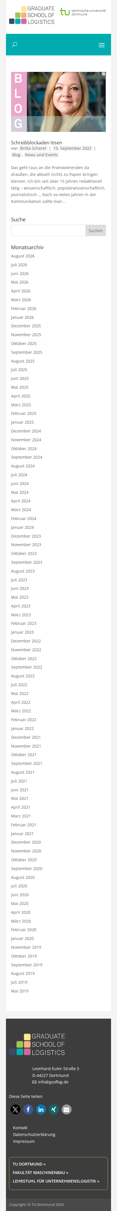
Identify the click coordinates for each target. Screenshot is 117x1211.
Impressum (24, 1141)
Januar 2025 (22, 422)
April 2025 (20, 396)
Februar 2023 (23, 623)
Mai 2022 (19, 693)
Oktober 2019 (24, 956)
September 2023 (26, 562)
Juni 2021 (20, 789)
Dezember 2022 (26, 641)
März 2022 (21, 710)
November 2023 (26, 544)
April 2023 (20, 606)
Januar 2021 (22, 833)
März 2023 (21, 614)
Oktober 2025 (24, 343)
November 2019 (26, 947)
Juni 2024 (20, 483)
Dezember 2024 (26, 431)
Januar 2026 (22, 317)
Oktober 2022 (24, 658)
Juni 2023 (20, 588)
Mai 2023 (19, 597)
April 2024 (20, 500)
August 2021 (23, 772)
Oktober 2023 (24, 553)
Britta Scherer (33, 148)
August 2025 (23, 361)
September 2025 (26, 352)
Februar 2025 (23, 413)
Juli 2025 (19, 369)
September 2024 (26, 457)
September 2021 (26, 763)
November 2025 (26, 334)
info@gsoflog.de (53, 1082)
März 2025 (21, 404)
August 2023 (23, 571)
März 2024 (21, 509)
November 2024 (26, 439)
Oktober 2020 (24, 859)
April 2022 (20, 702)
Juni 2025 (20, 378)
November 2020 (26, 851)
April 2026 (20, 291)
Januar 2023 (22, 632)
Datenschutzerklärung (34, 1134)
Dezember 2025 (26, 325)
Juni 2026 (20, 273)
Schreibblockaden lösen (36, 143)
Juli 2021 (19, 781)
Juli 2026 (19, 264)
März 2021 (21, 816)
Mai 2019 (19, 991)
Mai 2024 (19, 492)
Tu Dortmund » (29, 1164)
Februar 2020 (23, 929)
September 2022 (26, 667)
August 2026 (23, 256)
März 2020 (21, 921)
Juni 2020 (20, 894)
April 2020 (20, 912)
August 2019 (23, 973)
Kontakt (20, 1127)
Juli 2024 (19, 474)
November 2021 (26, 746)
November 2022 (26, 649)
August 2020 (23, 877)
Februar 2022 (23, 719)
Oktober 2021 (24, 754)
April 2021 (20, 807)
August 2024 (23, 466)
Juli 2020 (19, 886)
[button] (15, 1109)
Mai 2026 (19, 282)
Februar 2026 (23, 308)
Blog (16, 154)
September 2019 (26, 964)
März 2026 (21, 299)
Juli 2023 (19, 579)
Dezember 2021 (26, 737)
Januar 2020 (22, 938)
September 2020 (26, 868)
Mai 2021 (19, 798)
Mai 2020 (19, 903)
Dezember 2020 (26, 842)
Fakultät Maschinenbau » (40, 1172)
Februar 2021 (23, 824)
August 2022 (23, 676)
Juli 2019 (19, 982)
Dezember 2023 (26, 536)
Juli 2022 (19, 684)
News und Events (41, 154)
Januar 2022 (22, 728)
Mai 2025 (19, 387)
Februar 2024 (23, 518)
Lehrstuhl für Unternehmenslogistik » (56, 1181)
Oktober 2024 (24, 448)
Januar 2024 (22, 527)
